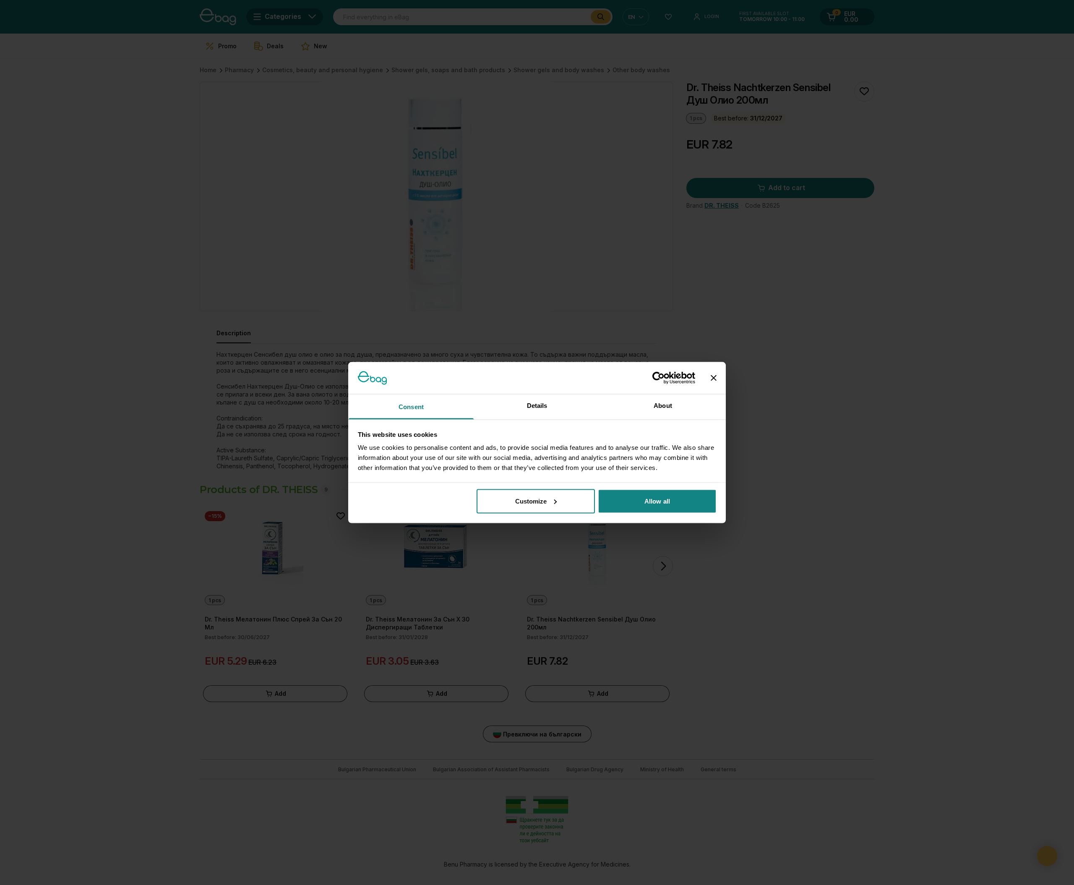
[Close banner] (714, 378)
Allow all (657, 500)
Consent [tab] (411, 406)
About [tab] (663, 405)
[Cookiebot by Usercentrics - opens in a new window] (658, 377)
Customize (531, 500)
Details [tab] (537, 405)
